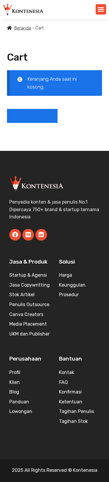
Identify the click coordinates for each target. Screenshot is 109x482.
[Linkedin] (41, 235)
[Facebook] (15, 235)
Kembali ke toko (32, 116)
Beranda (22, 28)
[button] (101, 9)
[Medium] (28, 235)
